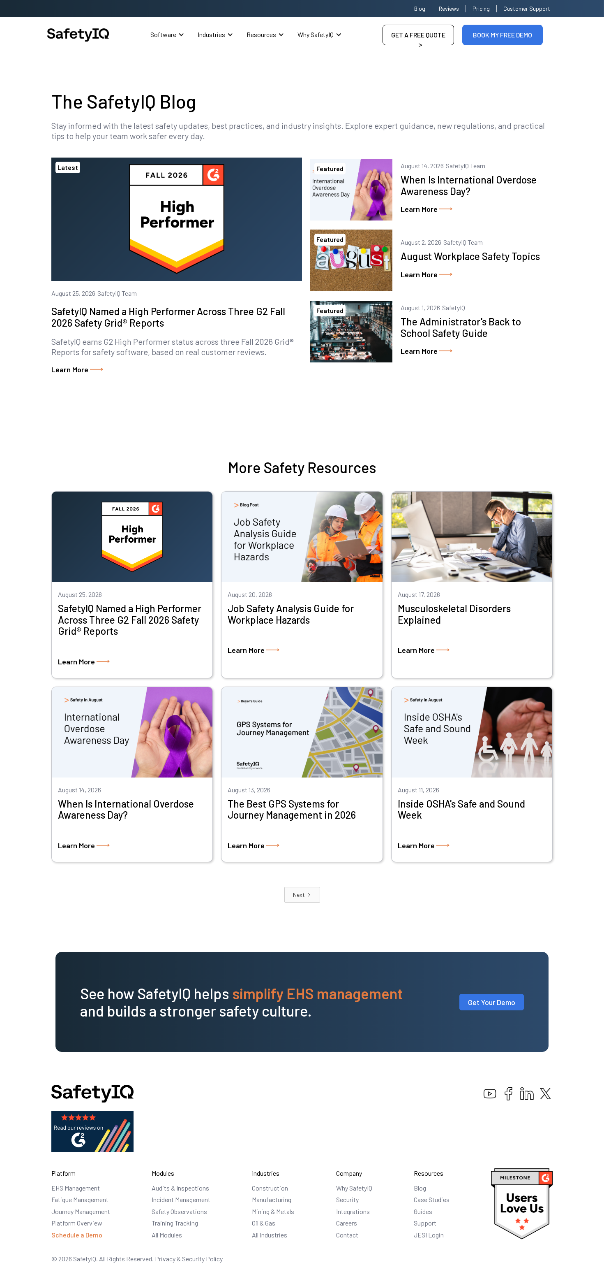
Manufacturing (271, 1199)
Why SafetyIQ (315, 34)
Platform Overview (76, 1223)
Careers (346, 1223)
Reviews (449, 8)
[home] (78, 35)
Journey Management (80, 1211)
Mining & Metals (273, 1211)
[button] (167, 34)
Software (163, 34)
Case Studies (432, 1199)
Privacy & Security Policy (189, 1259)
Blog (419, 8)
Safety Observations (179, 1211)
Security (347, 1199)
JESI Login (429, 1235)
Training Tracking (175, 1223)
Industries (211, 34)
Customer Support (526, 8)
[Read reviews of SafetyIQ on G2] (92, 1130)
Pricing (481, 8)
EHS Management (75, 1188)
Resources (261, 34)
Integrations (353, 1211)
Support (425, 1223)
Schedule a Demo (76, 1235)
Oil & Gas (263, 1223)
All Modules (167, 1235)
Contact (347, 1235)
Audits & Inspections (180, 1188)
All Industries (269, 1235)
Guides (423, 1211)
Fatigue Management (79, 1199)
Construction (270, 1188)
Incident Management (181, 1199)
